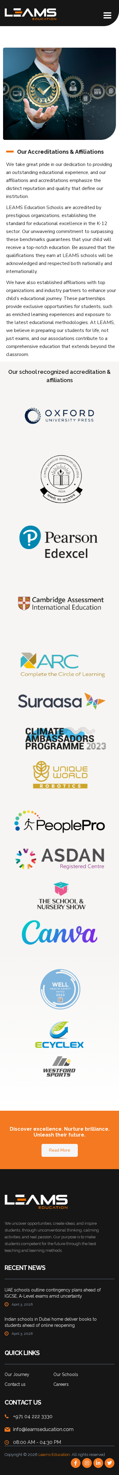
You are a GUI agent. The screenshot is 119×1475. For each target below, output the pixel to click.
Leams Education (54, 1454)
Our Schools (65, 1374)
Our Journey (17, 1374)
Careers (61, 1384)
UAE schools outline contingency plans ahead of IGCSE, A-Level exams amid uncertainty (53, 1293)
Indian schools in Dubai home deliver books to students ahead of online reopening (51, 1322)
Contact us (15, 1384)
